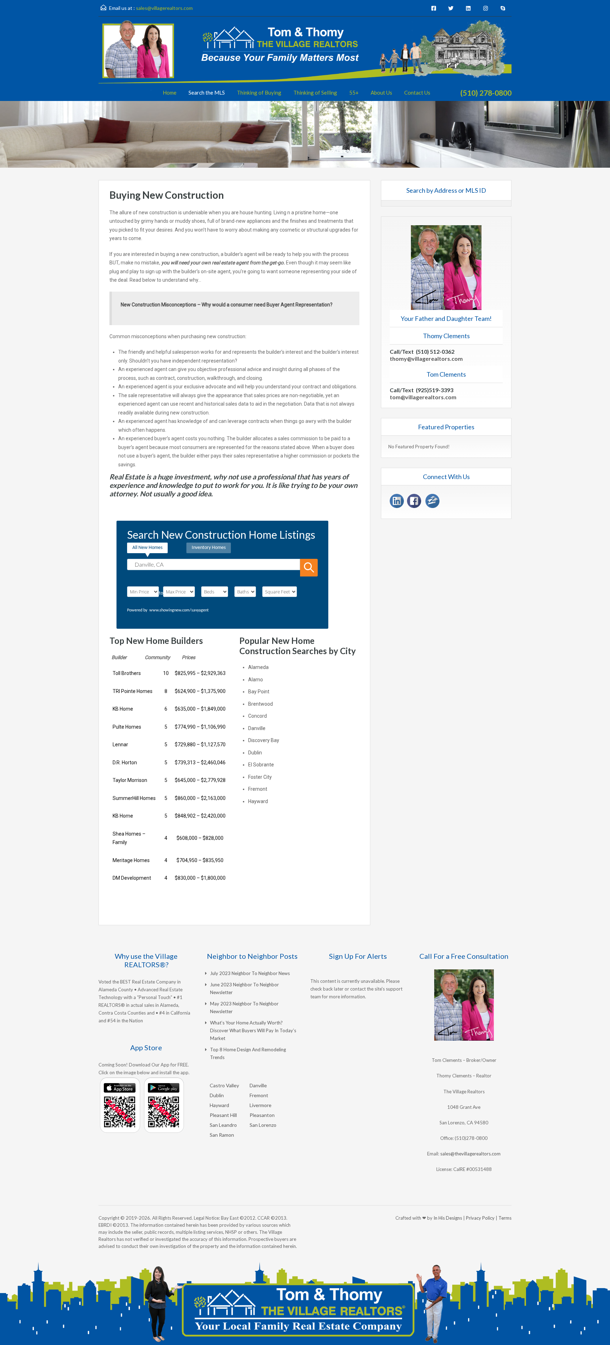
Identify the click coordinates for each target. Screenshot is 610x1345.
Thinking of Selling (315, 92)
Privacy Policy (480, 1218)
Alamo (255, 679)
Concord (257, 716)
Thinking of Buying (259, 92)
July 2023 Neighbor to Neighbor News (250, 973)
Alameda (258, 667)
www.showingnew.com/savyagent (179, 610)
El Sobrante (261, 764)
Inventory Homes (209, 547)
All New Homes (147, 547)
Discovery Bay (263, 740)
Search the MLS (207, 92)
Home (170, 92)
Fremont (257, 789)
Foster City (260, 777)
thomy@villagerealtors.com (426, 358)
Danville (256, 728)
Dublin (255, 752)
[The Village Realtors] (305, 60)
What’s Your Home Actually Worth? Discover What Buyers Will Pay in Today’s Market (253, 1030)
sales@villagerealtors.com (164, 8)
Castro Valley (224, 1085)
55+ (354, 92)
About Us (381, 92)
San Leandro (223, 1125)
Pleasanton (262, 1115)
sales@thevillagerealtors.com (470, 1153)
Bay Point (258, 691)
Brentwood (260, 704)
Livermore (260, 1105)
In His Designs (447, 1218)
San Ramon (222, 1135)
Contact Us (417, 92)
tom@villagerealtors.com (423, 397)
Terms (505, 1218)
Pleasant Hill (223, 1115)
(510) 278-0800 (486, 92)
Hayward (258, 801)
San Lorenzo (263, 1125)
